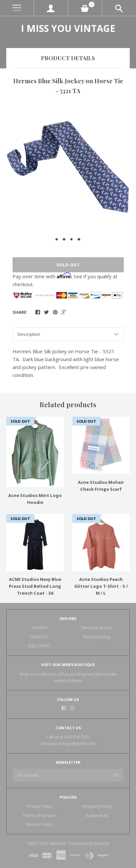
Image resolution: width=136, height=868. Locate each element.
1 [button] (56, 239)
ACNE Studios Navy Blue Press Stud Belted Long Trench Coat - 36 (35, 586)
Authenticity (97, 815)
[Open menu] (17, 8)
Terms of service (97, 628)
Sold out (68, 265)
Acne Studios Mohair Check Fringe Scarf (101, 485)
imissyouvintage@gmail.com (68, 743)
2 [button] (64, 239)
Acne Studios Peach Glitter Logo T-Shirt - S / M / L (101, 586)
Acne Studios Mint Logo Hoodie (35, 498)
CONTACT (39, 637)
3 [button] (71, 239)
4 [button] (79, 239)
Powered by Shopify (89, 843)
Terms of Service (39, 815)
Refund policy (97, 637)
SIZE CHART (39, 646)
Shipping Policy (97, 806)
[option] (67, 167)
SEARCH (39, 628)
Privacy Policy (39, 806)
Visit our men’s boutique (68, 664)
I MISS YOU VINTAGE (68, 28)
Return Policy (39, 824)
